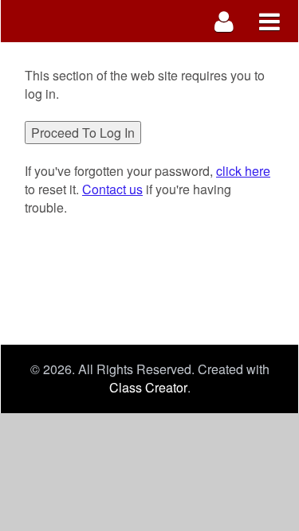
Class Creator (148, 387)
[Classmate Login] (224, 21)
